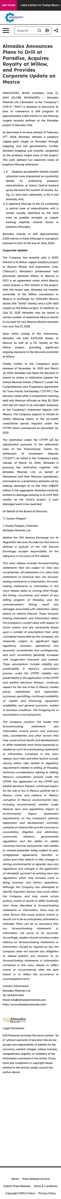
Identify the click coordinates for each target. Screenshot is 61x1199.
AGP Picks (8, 5)
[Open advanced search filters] (47, 30)
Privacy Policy (47, 1193)
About (15, 1178)
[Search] (39, 30)
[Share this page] (56, 30)
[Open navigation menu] (6, 30)
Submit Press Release (17, 1186)
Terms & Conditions (45, 1186)
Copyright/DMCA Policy (20, 1193)
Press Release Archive (36, 1178)
